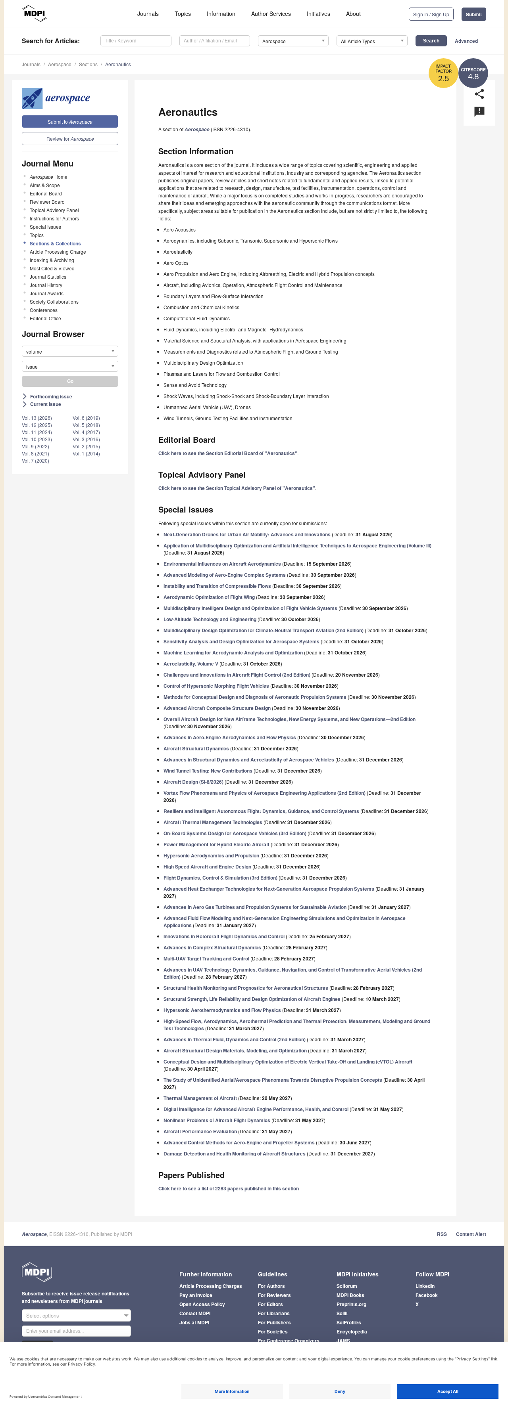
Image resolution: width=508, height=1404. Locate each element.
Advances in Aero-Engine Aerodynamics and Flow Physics (230, 737)
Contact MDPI (194, 1313)
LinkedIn (425, 1285)
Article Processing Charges (210, 1285)
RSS (442, 1234)
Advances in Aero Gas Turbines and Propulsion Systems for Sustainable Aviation (255, 906)
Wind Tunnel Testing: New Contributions (208, 770)
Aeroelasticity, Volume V (191, 663)
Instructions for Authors (54, 218)
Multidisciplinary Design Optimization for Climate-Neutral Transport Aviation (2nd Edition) (264, 630)
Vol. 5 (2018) (86, 424)
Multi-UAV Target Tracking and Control (206, 958)
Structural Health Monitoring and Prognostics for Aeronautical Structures (246, 987)
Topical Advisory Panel (54, 210)
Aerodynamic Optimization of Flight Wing (209, 597)
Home (48, 176)
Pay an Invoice (195, 1295)
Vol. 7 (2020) (35, 460)
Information (221, 13)
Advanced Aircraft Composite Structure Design (217, 708)
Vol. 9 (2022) (35, 446)
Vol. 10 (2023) (37, 439)
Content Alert (471, 1234)
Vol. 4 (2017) (86, 431)
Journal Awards (47, 293)
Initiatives (318, 13)
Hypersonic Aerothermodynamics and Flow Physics (222, 1010)
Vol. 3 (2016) (86, 439)
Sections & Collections (55, 243)
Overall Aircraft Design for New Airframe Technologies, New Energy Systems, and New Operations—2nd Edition (290, 719)
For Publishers (274, 1322)
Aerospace (59, 64)
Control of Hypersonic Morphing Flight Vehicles (216, 685)
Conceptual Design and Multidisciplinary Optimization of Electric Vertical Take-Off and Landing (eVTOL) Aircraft (288, 1061)
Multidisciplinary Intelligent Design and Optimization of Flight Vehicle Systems (250, 608)
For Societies (273, 1331)
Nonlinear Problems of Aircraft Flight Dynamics (217, 1120)
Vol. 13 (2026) (37, 417)
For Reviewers (274, 1295)
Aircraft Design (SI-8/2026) (193, 781)
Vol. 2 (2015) (86, 446)
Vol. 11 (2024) (37, 431)
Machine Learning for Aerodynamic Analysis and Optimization (233, 652)
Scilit (342, 1313)
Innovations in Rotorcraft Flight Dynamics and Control (224, 936)
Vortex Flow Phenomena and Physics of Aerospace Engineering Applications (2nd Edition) (265, 792)
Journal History (46, 284)
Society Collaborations (54, 301)
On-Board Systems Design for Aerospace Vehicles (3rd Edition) (235, 833)
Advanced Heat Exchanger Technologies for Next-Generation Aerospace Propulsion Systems (269, 888)
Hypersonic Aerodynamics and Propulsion (211, 855)
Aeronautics (118, 64)
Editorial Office (45, 318)
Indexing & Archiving (52, 259)
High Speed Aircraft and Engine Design (207, 866)
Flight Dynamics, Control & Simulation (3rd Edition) (220, 877)
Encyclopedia (352, 1331)
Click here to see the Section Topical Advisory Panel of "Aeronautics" (236, 488)
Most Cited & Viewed (52, 268)
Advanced (466, 40)
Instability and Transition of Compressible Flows (217, 585)
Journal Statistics (48, 276)
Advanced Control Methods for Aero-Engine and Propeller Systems (239, 1142)
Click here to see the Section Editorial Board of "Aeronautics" (227, 453)
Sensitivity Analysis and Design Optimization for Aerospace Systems (241, 641)
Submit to (70, 121)
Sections (88, 64)
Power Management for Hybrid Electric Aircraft (216, 844)
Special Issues (45, 226)
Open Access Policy (202, 1304)
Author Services (271, 13)
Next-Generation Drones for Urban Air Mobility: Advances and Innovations (247, 534)
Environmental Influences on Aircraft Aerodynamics (222, 563)
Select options (42, 1315)
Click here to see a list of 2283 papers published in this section (228, 1188)
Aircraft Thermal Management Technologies (213, 822)
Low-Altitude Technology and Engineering (210, 619)
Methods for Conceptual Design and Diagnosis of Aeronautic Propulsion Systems (255, 696)
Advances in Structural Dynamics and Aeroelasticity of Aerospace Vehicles (249, 759)
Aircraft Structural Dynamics (196, 748)
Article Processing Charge (58, 251)
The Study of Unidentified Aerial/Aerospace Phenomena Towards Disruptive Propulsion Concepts (273, 1079)
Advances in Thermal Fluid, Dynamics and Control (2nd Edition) (235, 1039)
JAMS (343, 1340)
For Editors (270, 1304)
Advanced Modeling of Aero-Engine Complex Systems (225, 574)
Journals (148, 13)
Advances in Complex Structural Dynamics (212, 947)
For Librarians (274, 1313)
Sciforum (347, 1285)
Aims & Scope (45, 185)
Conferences (44, 309)
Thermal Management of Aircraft (200, 1098)
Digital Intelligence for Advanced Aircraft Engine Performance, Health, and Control (256, 1109)
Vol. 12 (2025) (37, 424)
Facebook (427, 1295)
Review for (70, 138)
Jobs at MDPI (194, 1322)
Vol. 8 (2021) (35, 453)
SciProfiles (349, 1322)
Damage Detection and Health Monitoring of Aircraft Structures (235, 1153)
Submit (474, 14)
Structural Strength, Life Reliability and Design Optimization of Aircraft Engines (252, 998)
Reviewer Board (47, 201)
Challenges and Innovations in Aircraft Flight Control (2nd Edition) (237, 674)
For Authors (271, 1285)
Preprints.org (351, 1304)
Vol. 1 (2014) (86, 453)
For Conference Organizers (288, 1340)
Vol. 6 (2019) (86, 417)
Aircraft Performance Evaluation (200, 1131)
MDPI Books (350, 1295)
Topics (183, 13)
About (353, 13)
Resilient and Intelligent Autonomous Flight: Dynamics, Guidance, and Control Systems (261, 811)
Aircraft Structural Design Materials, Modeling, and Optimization (235, 1050)
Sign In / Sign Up (431, 14)
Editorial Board (46, 193)
